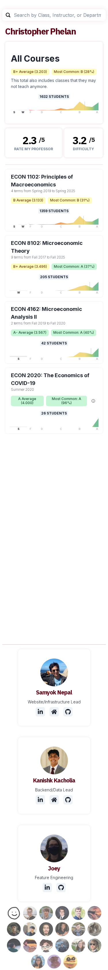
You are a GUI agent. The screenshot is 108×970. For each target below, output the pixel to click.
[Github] (68, 711)
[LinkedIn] (40, 711)
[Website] (54, 711)
